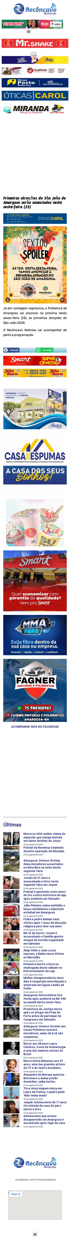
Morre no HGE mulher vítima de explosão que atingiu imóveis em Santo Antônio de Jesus (44, 837)
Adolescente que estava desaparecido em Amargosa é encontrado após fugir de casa (44, 1119)
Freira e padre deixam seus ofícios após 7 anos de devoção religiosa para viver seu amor (44, 922)
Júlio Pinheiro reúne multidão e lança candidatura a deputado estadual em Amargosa (44, 909)
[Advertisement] (35, 152)
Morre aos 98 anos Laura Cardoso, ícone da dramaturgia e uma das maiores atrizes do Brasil (44, 1049)
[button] (28, 31)
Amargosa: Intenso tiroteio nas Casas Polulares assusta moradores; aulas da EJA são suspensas (44, 1031)
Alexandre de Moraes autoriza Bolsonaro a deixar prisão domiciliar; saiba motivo (43, 1078)
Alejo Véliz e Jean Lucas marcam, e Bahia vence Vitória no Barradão (43, 954)
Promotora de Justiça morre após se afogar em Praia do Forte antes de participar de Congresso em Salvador (42, 1014)
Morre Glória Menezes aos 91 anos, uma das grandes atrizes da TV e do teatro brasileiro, (44, 1064)
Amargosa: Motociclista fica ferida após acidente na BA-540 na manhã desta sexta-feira (44, 998)
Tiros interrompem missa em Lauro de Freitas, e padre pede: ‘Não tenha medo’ (44, 1092)
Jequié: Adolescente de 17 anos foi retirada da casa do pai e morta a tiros (45, 1106)
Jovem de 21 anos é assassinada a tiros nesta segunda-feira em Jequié (40, 881)
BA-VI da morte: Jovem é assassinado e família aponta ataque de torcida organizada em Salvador (43, 938)
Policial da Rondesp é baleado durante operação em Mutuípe (43, 849)
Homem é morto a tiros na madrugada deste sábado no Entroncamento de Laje (42, 967)
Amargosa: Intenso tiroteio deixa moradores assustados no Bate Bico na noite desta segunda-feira (43, 866)
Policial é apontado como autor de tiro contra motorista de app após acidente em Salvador (44, 895)
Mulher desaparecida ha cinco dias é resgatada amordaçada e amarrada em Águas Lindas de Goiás (44, 983)
